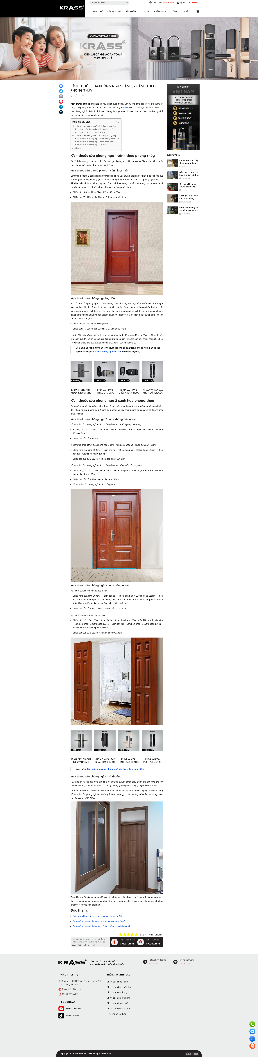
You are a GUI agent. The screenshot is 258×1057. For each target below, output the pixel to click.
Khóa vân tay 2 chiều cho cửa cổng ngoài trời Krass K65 (105, 391)
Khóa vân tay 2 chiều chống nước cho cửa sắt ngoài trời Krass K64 (128, 391)
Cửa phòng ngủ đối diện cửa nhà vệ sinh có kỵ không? (99, 921)
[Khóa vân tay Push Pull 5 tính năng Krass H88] (152, 741)
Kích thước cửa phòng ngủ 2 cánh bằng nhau (94, 142)
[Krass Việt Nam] (72, 7)
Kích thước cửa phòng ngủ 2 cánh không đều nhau (97, 138)
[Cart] (198, 11)
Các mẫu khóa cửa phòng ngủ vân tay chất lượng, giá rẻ (116, 769)
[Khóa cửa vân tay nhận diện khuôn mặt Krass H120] (105, 741)
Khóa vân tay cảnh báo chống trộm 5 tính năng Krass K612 (129, 760)
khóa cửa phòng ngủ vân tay (106, 351)
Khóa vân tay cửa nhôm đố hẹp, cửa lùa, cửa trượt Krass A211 (153, 391)
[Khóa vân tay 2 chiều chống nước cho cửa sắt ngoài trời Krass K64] (128, 371)
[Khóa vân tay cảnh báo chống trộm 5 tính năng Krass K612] (128, 741)
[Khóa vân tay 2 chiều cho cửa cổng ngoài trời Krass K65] (105, 371)
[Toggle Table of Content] (116, 122)
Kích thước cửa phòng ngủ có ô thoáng (92, 145)
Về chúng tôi (114, 11)
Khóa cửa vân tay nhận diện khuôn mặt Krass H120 (105, 760)
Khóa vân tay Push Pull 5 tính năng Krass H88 (152, 760)
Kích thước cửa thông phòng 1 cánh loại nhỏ (94, 129)
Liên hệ (184, 11)
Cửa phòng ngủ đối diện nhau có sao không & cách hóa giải (101, 926)
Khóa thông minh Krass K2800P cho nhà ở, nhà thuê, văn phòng (81, 391)
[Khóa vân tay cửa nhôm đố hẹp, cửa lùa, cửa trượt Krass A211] (152, 371)
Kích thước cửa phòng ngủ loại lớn (90, 132)
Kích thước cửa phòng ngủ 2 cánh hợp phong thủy (94, 135)
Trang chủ (97, 11)
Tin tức (146, 11)
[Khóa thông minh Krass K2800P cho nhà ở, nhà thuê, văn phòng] (81, 371)
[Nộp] (127, 3)
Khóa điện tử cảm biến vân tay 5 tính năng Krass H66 (81, 760)
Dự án (174, 11)
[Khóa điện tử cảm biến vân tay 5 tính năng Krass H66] (81, 741)
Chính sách (160, 11)
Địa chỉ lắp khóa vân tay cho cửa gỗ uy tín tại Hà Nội (97, 916)
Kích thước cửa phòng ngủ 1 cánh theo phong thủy (94, 126)
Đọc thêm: (76, 148)
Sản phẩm (131, 11)
